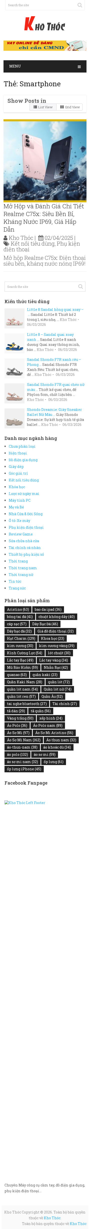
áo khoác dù (57, 747)
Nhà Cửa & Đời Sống (25, 513)
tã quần (41, 711)
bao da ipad (48, 609)
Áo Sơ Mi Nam (23, 740)
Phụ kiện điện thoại (26, 527)
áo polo (17, 754)
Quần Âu (52, 696)
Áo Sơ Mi (18, 732)
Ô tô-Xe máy (19, 520)
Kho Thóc (21, 237)
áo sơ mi (45, 754)
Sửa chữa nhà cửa (24, 540)
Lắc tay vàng (53, 660)
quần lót (59, 682)
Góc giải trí (18, 473)
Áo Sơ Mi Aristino (54, 732)
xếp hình (50, 718)
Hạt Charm (21, 638)
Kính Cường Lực (24, 653)
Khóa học (17, 486)
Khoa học (52, 638)
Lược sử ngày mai (24, 493)
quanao (17, 674)
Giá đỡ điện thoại (56, 631)
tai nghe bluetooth (27, 703)
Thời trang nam (23, 567)
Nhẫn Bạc (56, 667)
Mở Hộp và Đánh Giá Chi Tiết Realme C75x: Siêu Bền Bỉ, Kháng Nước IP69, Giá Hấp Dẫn (44, 218)
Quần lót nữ (58, 689)
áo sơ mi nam (22, 761)
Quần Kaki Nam (24, 682)
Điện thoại (18, 453)
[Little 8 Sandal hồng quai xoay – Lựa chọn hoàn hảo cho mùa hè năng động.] (15, 317)
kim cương (20, 645)
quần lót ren (21, 696)
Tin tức (15, 581)
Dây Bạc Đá (45, 624)
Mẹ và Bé (16, 507)
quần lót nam (22, 689)
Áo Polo (17, 725)
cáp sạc (16, 624)
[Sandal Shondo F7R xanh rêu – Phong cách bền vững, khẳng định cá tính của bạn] (15, 367)
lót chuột (59, 653)
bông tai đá (20, 616)
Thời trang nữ (21, 574)
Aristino (18, 609)
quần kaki (45, 674)
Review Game (21, 534)
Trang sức (17, 588)
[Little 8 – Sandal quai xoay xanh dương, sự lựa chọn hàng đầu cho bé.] (15, 342)
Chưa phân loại (22, 446)
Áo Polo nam (47, 725)
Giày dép (16, 466)
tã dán (16, 711)
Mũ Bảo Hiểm (22, 667)
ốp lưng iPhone (24, 769)
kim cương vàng (56, 645)
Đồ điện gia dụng (23, 459)
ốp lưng (54, 761)
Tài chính (64, 703)
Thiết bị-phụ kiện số (26, 554)
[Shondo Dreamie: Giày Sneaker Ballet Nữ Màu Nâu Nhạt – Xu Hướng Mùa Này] (15, 417)
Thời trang (18, 561)
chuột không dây (56, 616)
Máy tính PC (19, 500)
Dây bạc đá (19, 631)
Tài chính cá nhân (25, 547)
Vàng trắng (20, 718)
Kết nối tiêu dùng (32, 243)
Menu (15, 66)
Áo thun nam (61, 740)
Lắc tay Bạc (20, 660)
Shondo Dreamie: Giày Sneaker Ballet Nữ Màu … (54, 412)
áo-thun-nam (22, 747)
